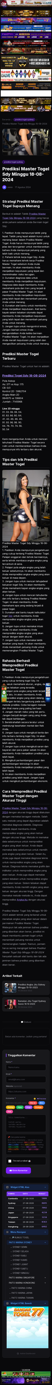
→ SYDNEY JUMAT (19, 1264)
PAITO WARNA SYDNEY (20, 1242)
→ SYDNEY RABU (18, 1255)
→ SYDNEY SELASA (19, 1251)
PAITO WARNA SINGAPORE (22, 1277)
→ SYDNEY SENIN (18, 1247)
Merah (33, 1103)
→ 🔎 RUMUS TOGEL (19, 1237)
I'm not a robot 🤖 (22, 1161)
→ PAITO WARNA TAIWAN (21, 1298)
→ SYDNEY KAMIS (18, 1260)
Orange (38, 1107)
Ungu (28, 1107)
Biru (41, 1103)
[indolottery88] (48, 692)
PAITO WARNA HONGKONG (22, 1283)
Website (14, 1086)
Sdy (10, 615)
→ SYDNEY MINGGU (19, 1273)
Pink (9, 1111)
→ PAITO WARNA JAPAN (20, 1293)
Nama (9, 1062)
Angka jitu (22, 899)
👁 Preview (41, 1099)
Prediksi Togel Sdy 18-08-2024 (24, 375)
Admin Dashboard (27, 1353)
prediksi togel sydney (24, 119)
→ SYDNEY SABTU (19, 1268)
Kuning (10, 1107)
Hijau (20, 1107)
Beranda (6, 119)
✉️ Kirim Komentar (18, 1170)
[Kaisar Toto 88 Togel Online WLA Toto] (4, 692)
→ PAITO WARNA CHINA (20, 1288)
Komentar (11, 1098)
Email (9, 1074)
